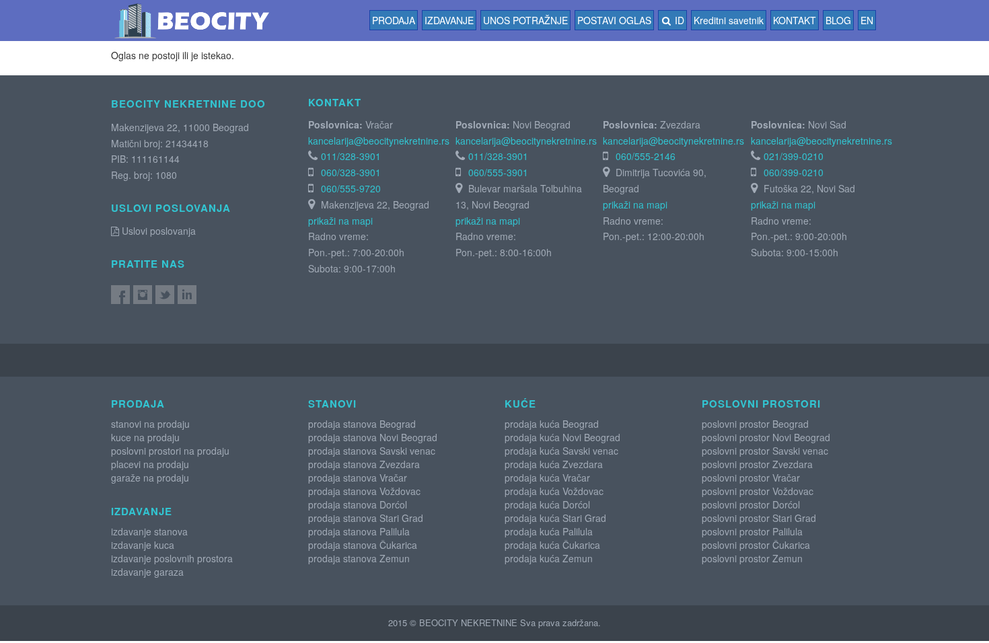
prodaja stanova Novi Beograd (372, 437)
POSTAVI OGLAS (614, 20)
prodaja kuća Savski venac (561, 450)
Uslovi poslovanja (157, 230)
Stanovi (332, 403)
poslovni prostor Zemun (752, 558)
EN (866, 20)
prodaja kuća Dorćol (547, 504)
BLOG (838, 20)
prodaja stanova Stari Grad (365, 518)
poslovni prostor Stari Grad (759, 518)
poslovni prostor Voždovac (757, 491)
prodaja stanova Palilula (359, 531)
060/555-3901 (498, 172)
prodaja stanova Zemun (359, 558)
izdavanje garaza (147, 571)
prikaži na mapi (340, 220)
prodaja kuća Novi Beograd (562, 437)
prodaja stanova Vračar (357, 477)
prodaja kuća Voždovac (554, 491)
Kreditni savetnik (729, 20)
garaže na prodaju (150, 477)
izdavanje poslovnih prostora (172, 558)
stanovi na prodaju (150, 423)
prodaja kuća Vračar (547, 477)
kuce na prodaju (145, 437)
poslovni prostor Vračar (751, 477)
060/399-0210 (793, 172)
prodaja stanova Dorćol (357, 504)
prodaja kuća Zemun (549, 558)
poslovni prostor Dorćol (751, 504)
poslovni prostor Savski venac (765, 450)
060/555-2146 (645, 156)
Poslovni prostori (761, 403)
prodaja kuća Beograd (552, 423)
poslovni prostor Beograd (755, 423)
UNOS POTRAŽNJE (525, 20)
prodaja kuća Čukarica (552, 545)
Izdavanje (449, 20)
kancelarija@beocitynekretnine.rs (378, 140)
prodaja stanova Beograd (362, 423)
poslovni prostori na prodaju (170, 450)
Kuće (520, 403)
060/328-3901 (351, 172)
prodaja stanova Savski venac (371, 450)
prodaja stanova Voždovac (364, 491)
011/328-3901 (351, 156)
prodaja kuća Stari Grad (555, 518)
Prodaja (393, 20)
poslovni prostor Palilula (752, 531)
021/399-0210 (793, 156)
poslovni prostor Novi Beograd (766, 437)
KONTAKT (794, 20)
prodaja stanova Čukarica (362, 545)
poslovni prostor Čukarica (756, 545)
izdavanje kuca (142, 545)
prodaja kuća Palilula (549, 531)
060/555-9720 (351, 188)
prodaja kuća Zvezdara (554, 464)
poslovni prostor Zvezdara (757, 464)
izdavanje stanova (149, 531)
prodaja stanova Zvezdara (364, 464)
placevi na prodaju (150, 464)
